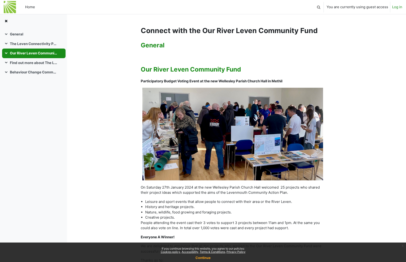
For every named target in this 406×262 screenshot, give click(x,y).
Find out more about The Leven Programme (34, 63)
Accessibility (190, 252)
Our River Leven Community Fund (34, 53)
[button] (319, 7)
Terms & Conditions (212, 252)
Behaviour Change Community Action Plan (34, 72)
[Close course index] (6, 21)
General (16, 34)
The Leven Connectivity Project (34, 44)
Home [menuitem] (30, 7)
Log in (397, 7)
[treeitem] (33, 34)
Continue (203, 258)
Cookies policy (170, 252)
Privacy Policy (236, 252)
